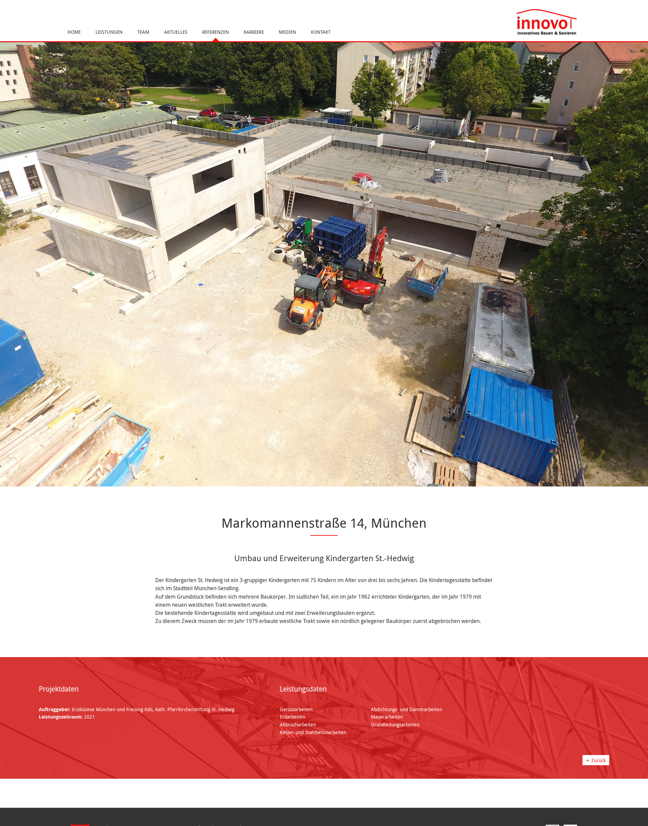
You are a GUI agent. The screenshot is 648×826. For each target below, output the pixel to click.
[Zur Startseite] (546, 22)
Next (639, 260)
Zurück (598, 760)
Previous (8, 260)
